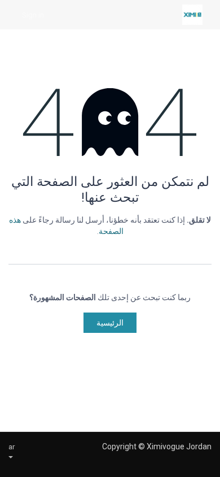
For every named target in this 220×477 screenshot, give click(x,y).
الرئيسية (110, 322)
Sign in (33, 14)
